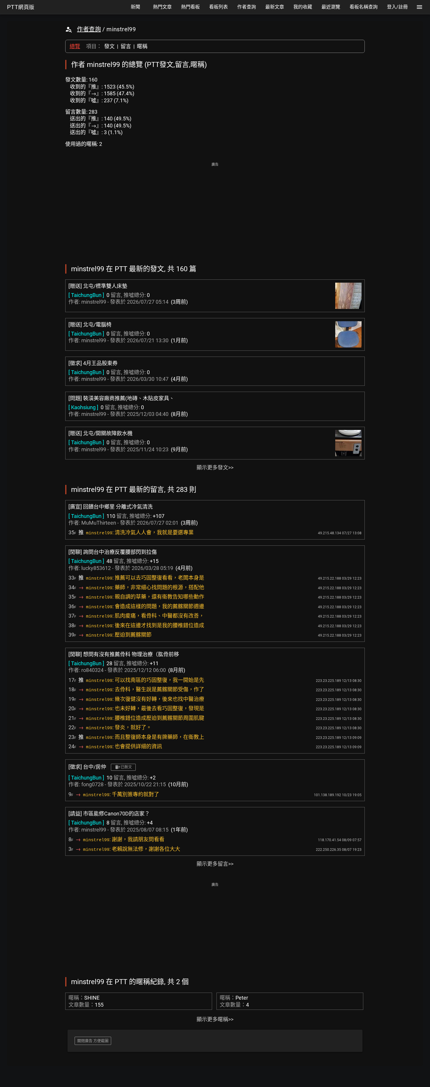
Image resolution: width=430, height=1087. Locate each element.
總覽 (75, 46)
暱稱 (142, 46)
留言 (126, 46)
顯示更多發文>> (215, 467)
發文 (109, 46)
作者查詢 (89, 29)
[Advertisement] (215, 209)
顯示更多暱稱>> (215, 1019)
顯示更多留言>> (215, 864)
